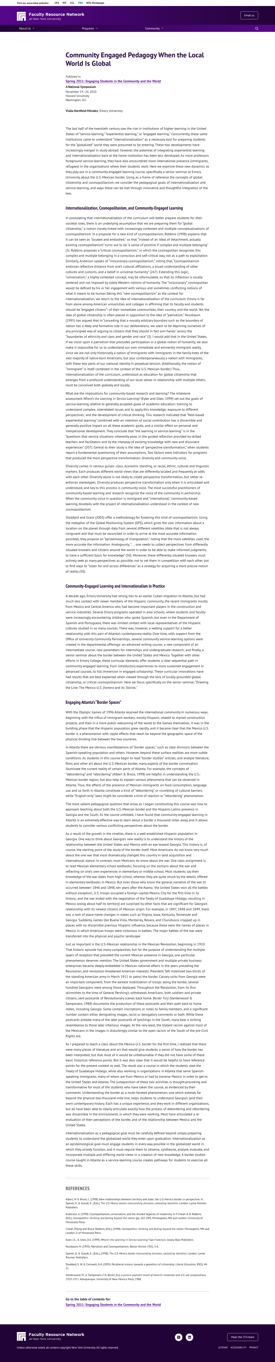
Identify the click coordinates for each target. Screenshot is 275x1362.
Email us (249, 15)
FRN (80, 2)
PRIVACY (253, 1347)
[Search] (256, 28)
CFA (57, 2)
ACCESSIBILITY (238, 1347)
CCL (72, 2)
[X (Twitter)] (178, 1337)
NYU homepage (95, 2)
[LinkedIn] (189, 1337)
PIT (64, 2)
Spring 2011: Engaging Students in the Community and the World (113, 81)
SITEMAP (223, 1347)
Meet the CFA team (242, 1337)
